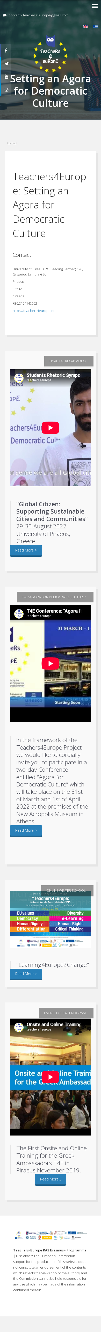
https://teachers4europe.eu (34, 310)
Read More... (50, 1179)
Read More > (26, 550)
